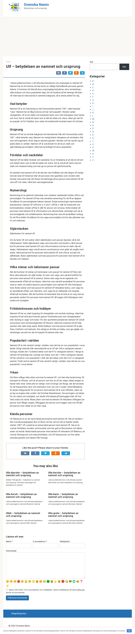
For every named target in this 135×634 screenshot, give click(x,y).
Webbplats (65, 541)
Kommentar (11, 551)
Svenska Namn (36, 4)
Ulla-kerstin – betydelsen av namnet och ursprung (64, 474)
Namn (9, 541)
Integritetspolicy (18, 613)
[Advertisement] (67, 36)
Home (8, 62)
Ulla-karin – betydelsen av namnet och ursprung (63, 495)
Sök (91, 62)
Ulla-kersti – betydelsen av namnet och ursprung (21, 495)
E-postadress (40, 541)
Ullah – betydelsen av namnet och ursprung (23, 514)
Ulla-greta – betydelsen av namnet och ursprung (63, 514)
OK (129, 631)
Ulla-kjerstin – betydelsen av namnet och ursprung (22, 474)
